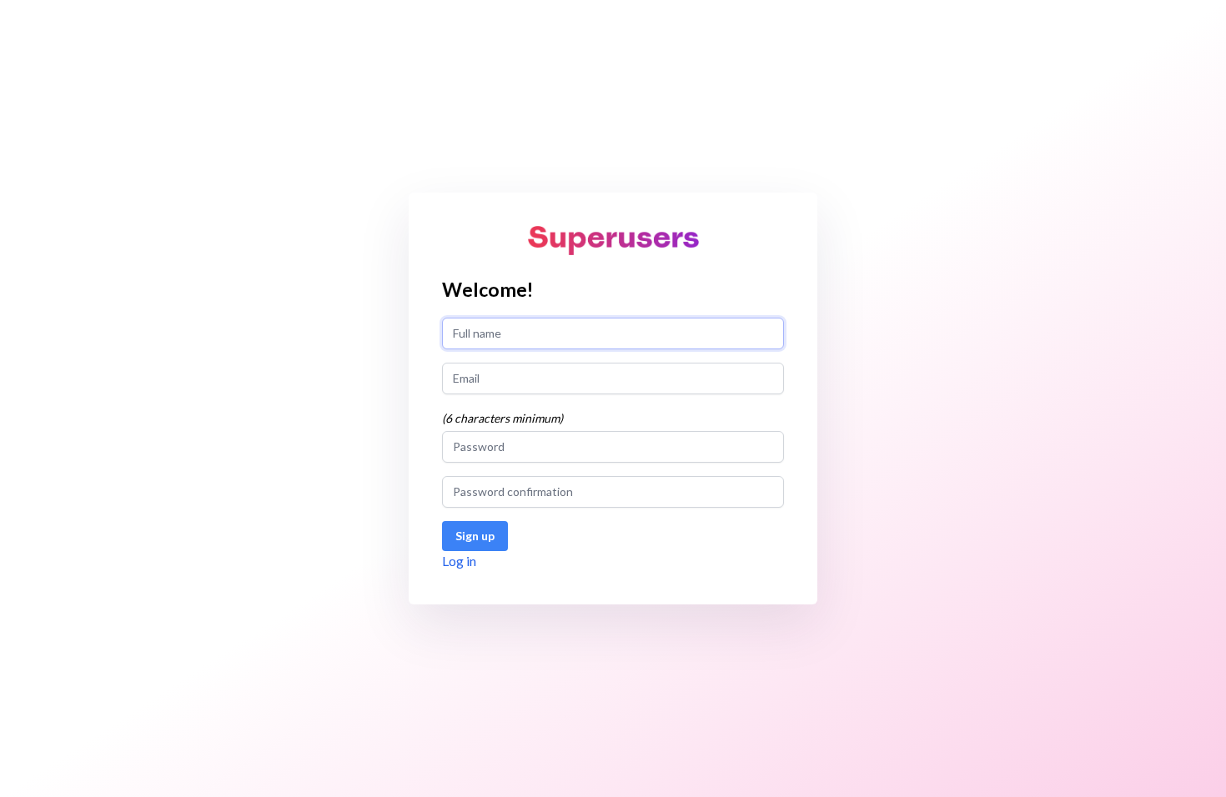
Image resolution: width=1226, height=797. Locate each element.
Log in (459, 561)
